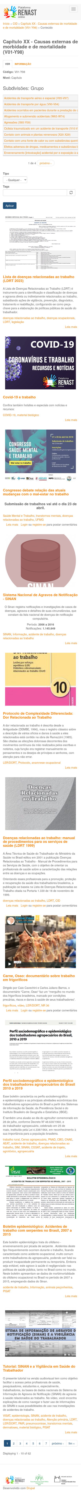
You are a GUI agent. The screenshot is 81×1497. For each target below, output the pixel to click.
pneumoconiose (36, 1423)
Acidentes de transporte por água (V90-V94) (31, 104)
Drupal (31, 1488)
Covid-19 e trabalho (19, 397)
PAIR (21, 1423)
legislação (18, 322)
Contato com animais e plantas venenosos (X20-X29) (37, 134)
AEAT (6, 1143)
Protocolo (24, 762)
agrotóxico (9, 1151)
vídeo (20, 1005)
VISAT (6, 1415)
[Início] (20, 12)
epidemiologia (20, 1415)
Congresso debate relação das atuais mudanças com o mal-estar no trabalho (36, 492)
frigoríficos (9, 1005)
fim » (72, 1443)
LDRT (6, 322)
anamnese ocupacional (46, 762)
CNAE (68, 1139)
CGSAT (35, 1147)
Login (24, 524)
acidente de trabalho (41, 634)
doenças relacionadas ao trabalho (24, 318)
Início (6, 23)
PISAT (7, 1291)
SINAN (7, 634)
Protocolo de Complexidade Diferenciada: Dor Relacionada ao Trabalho (38, 715)
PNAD (52, 1139)
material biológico (28, 415)
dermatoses (10, 1427)
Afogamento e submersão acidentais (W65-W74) (34, 116)
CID (15, 23)
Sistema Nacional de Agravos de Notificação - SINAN (40, 596)
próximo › (46, 163)
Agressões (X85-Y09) (17, 122)
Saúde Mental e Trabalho (18, 516)
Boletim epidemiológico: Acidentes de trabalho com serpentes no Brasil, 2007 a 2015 (37, 1230)
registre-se (39, 524)
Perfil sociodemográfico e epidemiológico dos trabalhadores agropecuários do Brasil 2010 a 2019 (39, 1084)
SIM (17, 1147)
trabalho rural (11, 1139)
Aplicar (10, 206)
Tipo (6, 173)
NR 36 (45, 1005)
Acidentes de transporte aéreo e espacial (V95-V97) (36, 98)
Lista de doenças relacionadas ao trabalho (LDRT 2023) (38, 278)
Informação (23, 64)
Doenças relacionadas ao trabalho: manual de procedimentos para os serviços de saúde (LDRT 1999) (39, 841)
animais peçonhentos (59, 1287)
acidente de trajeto (53, 1147)
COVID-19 (9, 415)
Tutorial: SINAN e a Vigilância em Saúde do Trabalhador (39, 1368)
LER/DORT (10, 762)
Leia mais (71, 327)
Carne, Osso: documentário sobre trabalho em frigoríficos (39, 977)
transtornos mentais (48, 516)
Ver (8, 65)
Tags (6, 186)
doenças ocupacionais (61, 318)
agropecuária (25, 1151)
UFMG (39, 519)
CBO (60, 1139)
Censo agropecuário (34, 1139)
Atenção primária (57, 1419)
